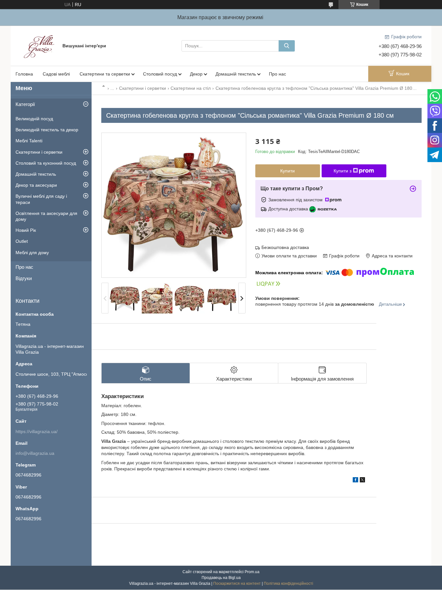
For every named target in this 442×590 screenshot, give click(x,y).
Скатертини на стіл (191, 88)
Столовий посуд (160, 74)
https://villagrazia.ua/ (37, 431)
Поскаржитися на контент (237, 583)
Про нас (277, 74)
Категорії (25, 104)
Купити (287, 170)
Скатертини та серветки (105, 74)
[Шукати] (287, 46)
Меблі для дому (32, 252)
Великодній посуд (34, 118)
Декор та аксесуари (36, 185)
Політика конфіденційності (288, 583)
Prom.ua (252, 572)
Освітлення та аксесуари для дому (46, 216)
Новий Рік (26, 230)
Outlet (22, 241)
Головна (24, 74)
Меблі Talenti (29, 140)
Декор (196, 74)
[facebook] (355, 480)
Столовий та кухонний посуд (46, 163)
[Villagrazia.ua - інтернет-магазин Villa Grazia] (39, 45)
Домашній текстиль (235, 74)
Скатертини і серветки (142, 88)
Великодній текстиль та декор (47, 129)
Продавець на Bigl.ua (221, 577)
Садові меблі (56, 74)
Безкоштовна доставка (285, 247)
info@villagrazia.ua (35, 453)
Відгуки (24, 278)
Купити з (342, 170)
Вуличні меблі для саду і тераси (41, 199)
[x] (362, 480)
